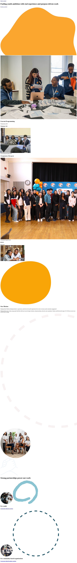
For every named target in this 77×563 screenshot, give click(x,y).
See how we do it (3, 6)
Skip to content (3, 0)
